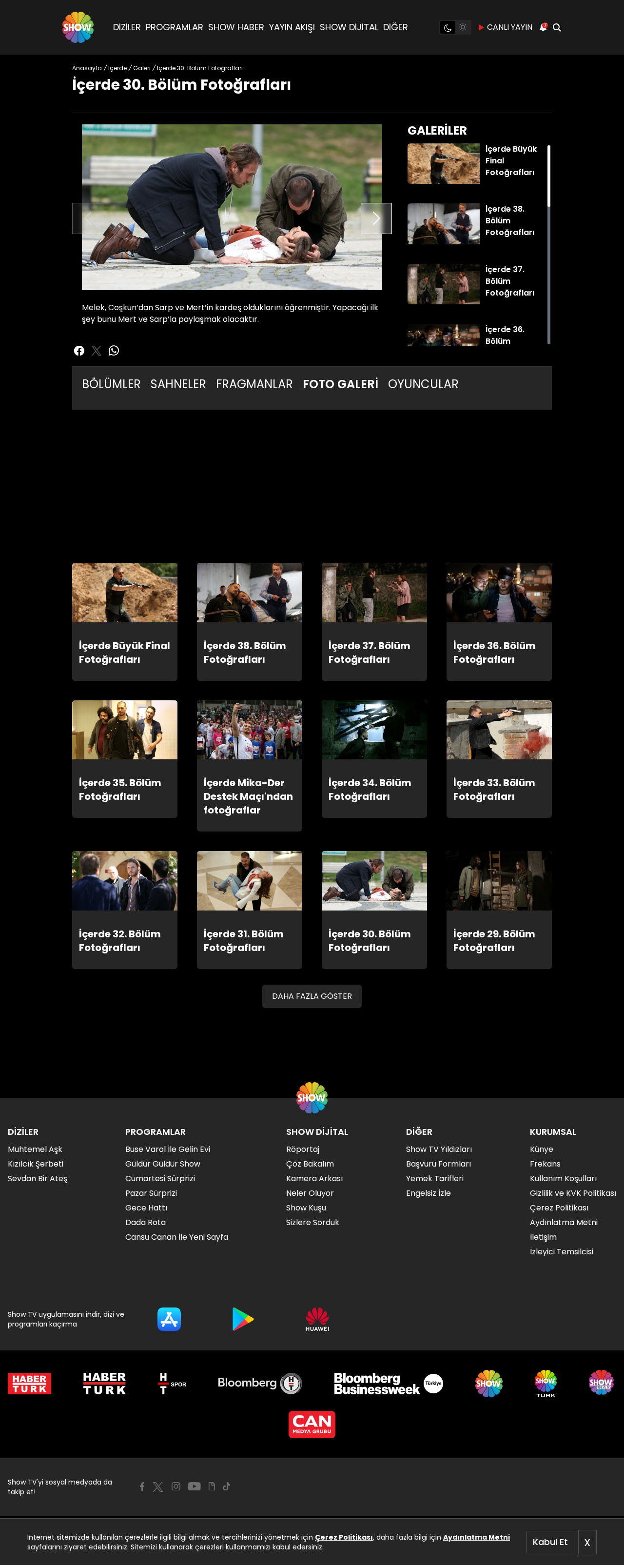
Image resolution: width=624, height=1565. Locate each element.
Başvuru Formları (438, 1163)
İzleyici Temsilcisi (561, 1251)
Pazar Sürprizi (151, 1193)
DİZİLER (127, 27)
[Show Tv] (78, 27)
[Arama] (557, 27)
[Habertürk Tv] (104, 1383)
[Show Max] (602, 1383)
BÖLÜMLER (111, 384)
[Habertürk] (29, 1383)
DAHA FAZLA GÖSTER (312, 996)
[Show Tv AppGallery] (317, 1319)
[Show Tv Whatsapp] (114, 351)
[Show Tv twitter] (96, 351)
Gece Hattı (146, 1207)
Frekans (545, 1163)
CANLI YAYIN (509, 27)
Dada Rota (145, 1222)
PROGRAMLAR (174, 27)
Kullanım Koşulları (563, 1178)
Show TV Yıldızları (439, 1149)
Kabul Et (550, 1542)
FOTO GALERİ (340, 384)
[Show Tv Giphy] (212, 1486)
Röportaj (302, 1149)
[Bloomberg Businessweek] (388, 1383)
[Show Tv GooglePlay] (243, 1319)
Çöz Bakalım (310, 1163)
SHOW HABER (236, 27)
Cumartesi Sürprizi (160, 1178)
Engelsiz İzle (428, 1193)
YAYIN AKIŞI (292, 27)
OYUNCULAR (423, 384)
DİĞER (395, 27)
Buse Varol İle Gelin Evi (167, 1149)
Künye (541, 1149)
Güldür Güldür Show (162, 1163)
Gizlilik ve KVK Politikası (573, 1193)
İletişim (543, 1237)
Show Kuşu (306, 1207)
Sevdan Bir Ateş (37, 1178)
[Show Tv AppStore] (169, 1319)
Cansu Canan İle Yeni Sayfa (176, 1237)
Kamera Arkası (314, 1178)
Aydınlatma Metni (476, 1537)
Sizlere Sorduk (312, 1222)
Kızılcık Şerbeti (35, 1163)
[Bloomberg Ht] (260, 1383)
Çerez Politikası (344, 1537)
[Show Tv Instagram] (176, 1486)
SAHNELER (178, 384)
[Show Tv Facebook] (142, 1486)
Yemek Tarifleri (435, 1178)
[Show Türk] (546, 1383)
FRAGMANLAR (254, 384)
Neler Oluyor (310, 1193)
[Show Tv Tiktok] (227, 1486)
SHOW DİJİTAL (349, 27)
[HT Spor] (172, 1383)
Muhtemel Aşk (35, 1149)
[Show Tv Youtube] (194, 1486)
